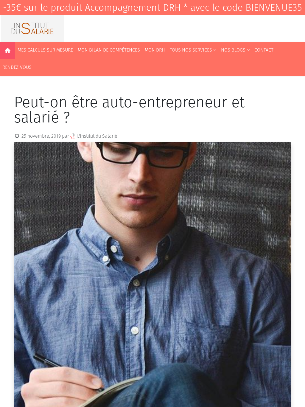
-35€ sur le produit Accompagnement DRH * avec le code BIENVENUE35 (152, 7)
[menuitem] (7, 50)
